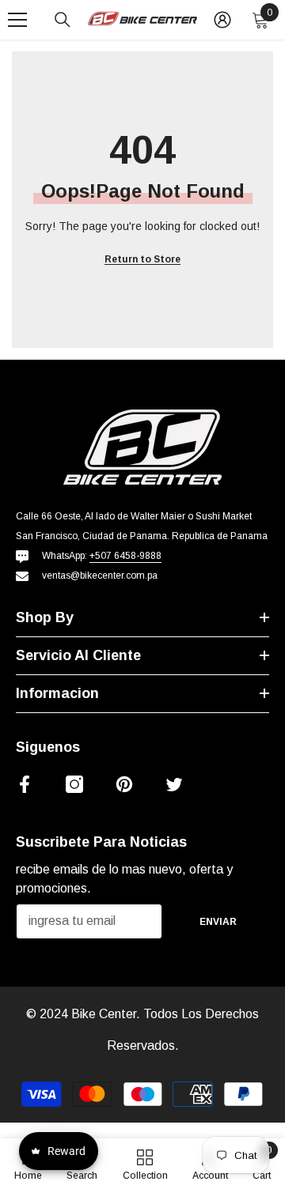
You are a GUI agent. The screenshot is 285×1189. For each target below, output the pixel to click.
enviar (218, 921)
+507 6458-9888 (125, 555)
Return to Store (142, 259)
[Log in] (222, 19)
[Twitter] (174, 784)
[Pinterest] (124, 784)
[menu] (17, 19)
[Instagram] (74, 784)
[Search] (62, 19)
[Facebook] (25, 784)
